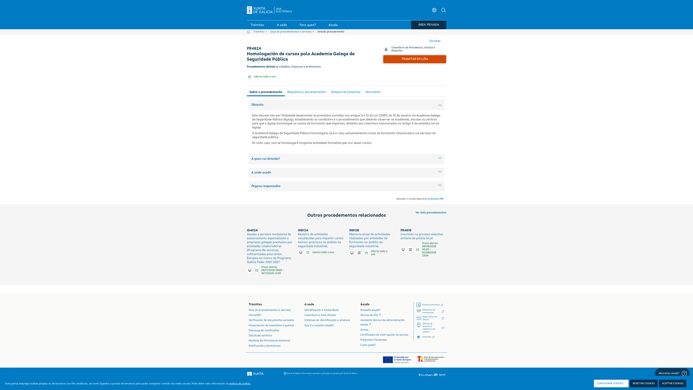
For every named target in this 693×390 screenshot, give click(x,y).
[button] (443, 10)
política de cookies (239, 383)
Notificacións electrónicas (264, 346)
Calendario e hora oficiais (320, 315)
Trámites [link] (257, 25)
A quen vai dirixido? (265, 159)
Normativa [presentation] (373, 92)
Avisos (364, 330)
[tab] (266, 91)
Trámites (259, 32)
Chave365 (255, 315)
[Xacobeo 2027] (431, 375)
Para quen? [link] (308, 25)
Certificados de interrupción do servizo (384, 335)
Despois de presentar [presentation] (346, 92)
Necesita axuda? (370, 310)
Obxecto (257, 104)
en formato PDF (436, 199)
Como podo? (368, 345)
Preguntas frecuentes (373, 340)
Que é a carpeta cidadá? (319, 325)
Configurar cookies (610, 383)
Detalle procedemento (331, 32)
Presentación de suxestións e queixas (271, 325)
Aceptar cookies (672, 383)
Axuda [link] (333, 25)
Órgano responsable (266, 186)
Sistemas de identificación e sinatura (327, 320)
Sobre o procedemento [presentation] (265, 92)
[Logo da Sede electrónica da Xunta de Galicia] (269, 10)
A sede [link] (282, 25)
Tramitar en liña (414, 59)
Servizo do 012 (369, 315)
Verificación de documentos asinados (271, 320)
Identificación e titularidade (321, 310)
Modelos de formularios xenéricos (269, 340)
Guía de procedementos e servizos (291, 32)
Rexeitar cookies (644, 383)
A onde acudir (261, 172)
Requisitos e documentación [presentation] (306, 92)
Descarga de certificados (264, 330)
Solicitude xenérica (260, 335)
